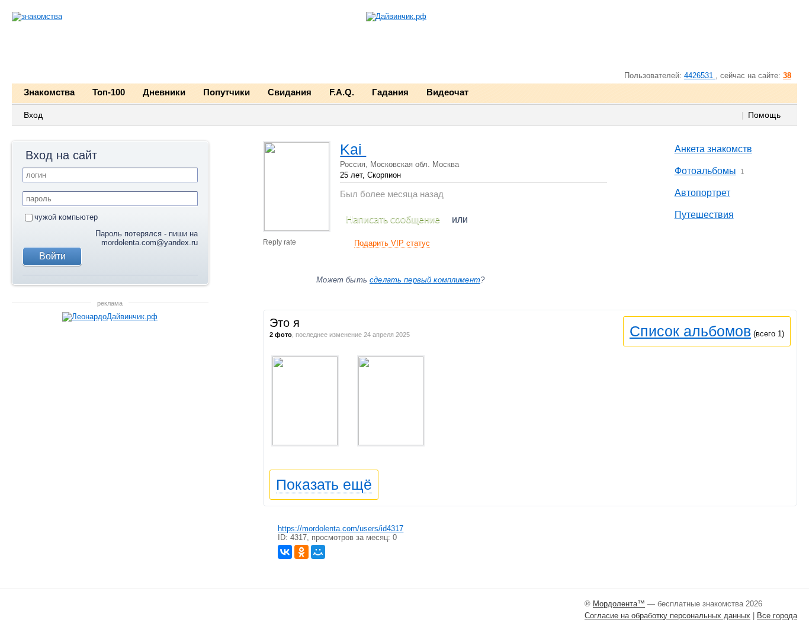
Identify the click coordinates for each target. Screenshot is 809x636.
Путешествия (704, 215)
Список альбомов (690, 331)
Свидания (290, 92)
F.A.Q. (341, 92)
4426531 (699, 75)
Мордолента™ (619, 603)
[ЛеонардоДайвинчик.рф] (110, 317)
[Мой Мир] (318, 552)
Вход (33, 115)
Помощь (764, 115)
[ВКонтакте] (285, 552)
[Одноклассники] (301, 552)
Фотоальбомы (705, 171)
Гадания (390, 92)
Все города (777, 615)
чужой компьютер (66, 217)
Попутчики (226, 92)
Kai (353, 149)
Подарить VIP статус (392, 243)
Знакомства (49, 92)
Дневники (164, 92)
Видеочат (447, 92)
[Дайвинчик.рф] (396, 16)
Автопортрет (702, 193)
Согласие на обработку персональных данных (667, 615)
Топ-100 (108, 92)
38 (787, 75)
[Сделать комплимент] (274, 277)
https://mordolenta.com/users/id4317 (340, 528)
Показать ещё (324, 484)
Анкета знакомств (713, 149)
